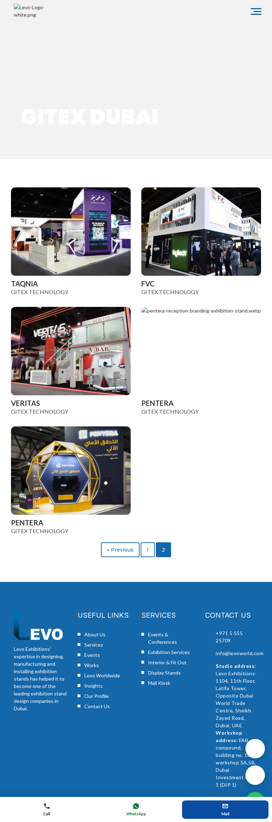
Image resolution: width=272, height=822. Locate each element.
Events (92, 655)
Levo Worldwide (102, 675)
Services (93, 645)
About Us (95, 634)
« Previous (120, 550)
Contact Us (97, 706)
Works (91, 665)
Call (46, 813)
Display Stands (164, 673)
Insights (93, 686)
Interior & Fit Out (167, 662)
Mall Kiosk (159, 683)
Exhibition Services (169, 652)
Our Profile (96, 696)
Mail (225, 813)
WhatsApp (136, 813)
